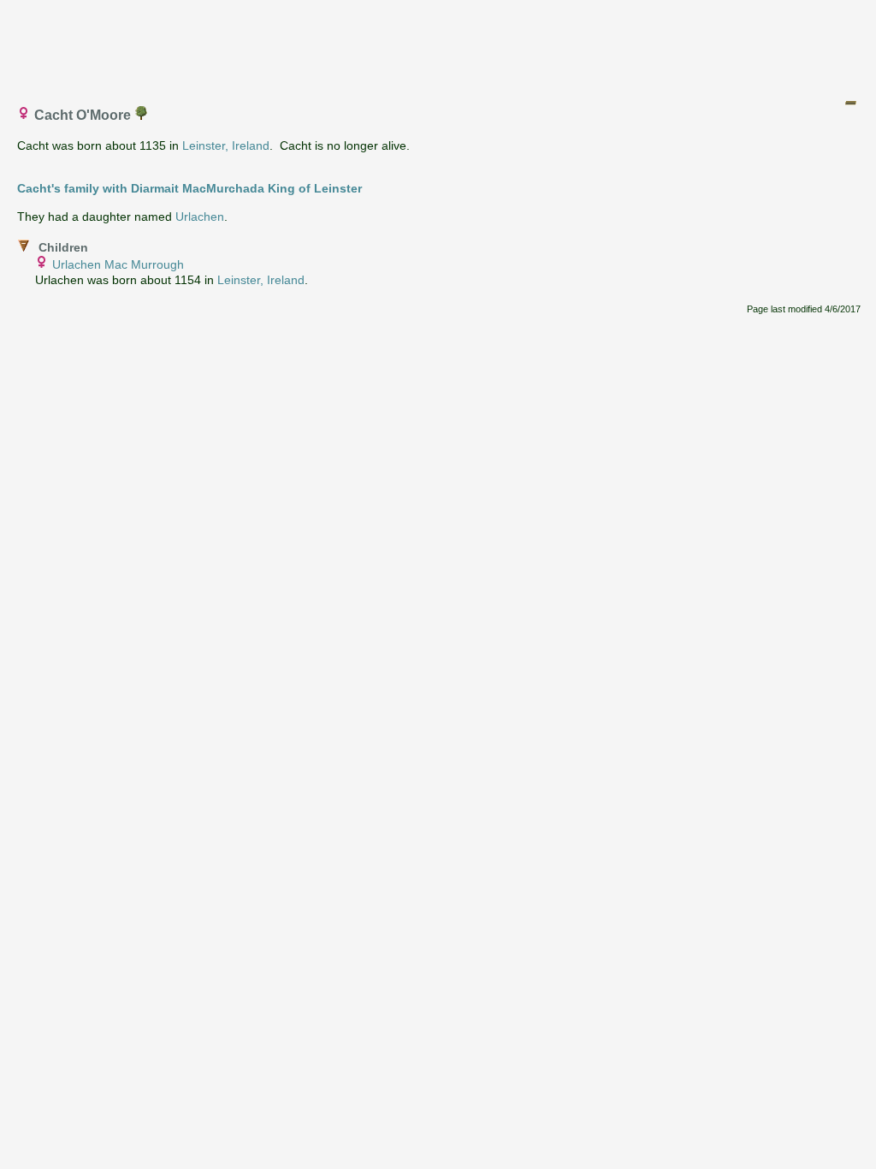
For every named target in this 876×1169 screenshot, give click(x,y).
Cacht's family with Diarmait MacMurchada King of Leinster (189, 188)
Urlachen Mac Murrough (118, 264)
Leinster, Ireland (225, 145)
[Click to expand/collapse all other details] (850, 102)
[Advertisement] (438, 45)
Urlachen (199, 216)
